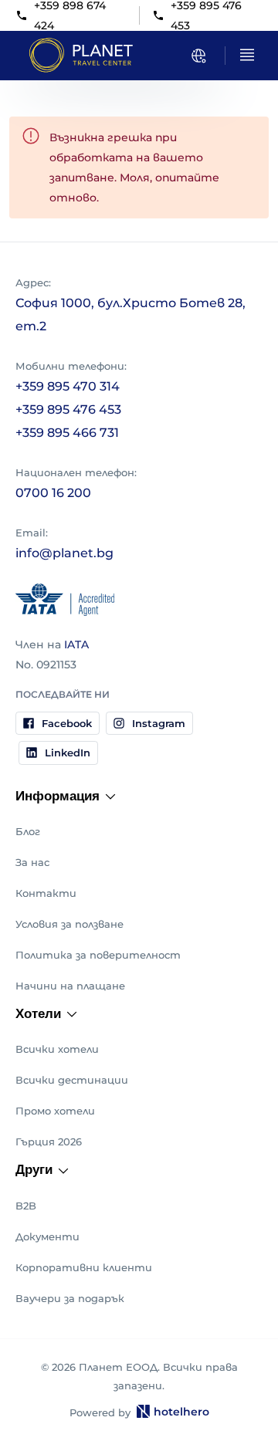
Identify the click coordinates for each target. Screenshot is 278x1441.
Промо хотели (55, 1110)
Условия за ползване (69, 924)
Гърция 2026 (48, 1141)
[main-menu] (247, 54)
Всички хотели (57, 1049)
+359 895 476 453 (68, 409)
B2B (25, 1205)
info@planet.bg (64, 553)
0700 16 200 (53, 492)
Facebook (67, 723)
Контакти (45, 893)
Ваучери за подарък (69, 1298)
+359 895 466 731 (67, 432)
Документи (47, 1236)
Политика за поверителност (98, 955)
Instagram (158, 723)
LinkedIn (67, 752)
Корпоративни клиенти (83, 1267)
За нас (32, 862)
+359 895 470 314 (67, 386)
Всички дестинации (71, 1080)
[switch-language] (198, 55)
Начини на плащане (70, 985)
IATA (76, 644)
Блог (27, 831)
